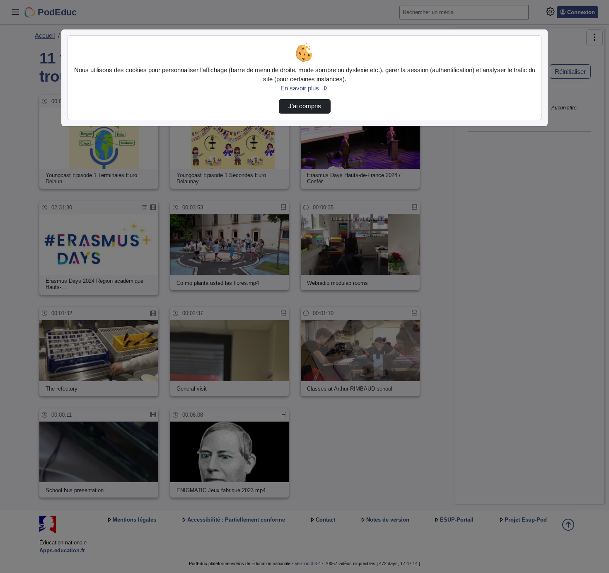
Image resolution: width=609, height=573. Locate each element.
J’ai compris (304, 106)
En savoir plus (299, 88)
